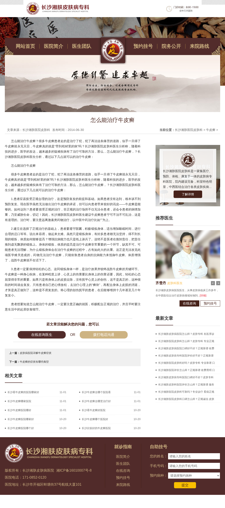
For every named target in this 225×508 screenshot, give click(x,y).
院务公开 (171, 46)
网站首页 (25, 46)
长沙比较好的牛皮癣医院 (96, 428)
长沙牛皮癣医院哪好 (19, 410)
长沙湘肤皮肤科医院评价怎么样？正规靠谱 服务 (186, 384)
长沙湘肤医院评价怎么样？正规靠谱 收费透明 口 (186, 370)
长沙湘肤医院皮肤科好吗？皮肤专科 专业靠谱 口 (186, 362)
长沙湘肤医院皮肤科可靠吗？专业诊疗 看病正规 (186, 391)
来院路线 (199, 46)
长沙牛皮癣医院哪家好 (20, 419)
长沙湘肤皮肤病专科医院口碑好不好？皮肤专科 (186, 377)
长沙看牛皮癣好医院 (93, 410)
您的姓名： (158, 456)
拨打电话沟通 (103, 335)
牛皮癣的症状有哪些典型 (34, 361)
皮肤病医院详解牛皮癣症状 (35, 353)
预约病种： (158, 475)
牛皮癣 (210, 130)
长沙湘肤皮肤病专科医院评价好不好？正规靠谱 (186, 355)
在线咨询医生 (41, 335)
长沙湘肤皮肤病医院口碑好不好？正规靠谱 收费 (186, 348)
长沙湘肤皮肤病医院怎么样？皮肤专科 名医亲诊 (186, 333)
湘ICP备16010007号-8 (74, 470)
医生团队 (81, 46)
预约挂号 (143, 46)
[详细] (203, 295)
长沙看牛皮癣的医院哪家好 (23, 392)
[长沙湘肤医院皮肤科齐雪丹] (188, 231)
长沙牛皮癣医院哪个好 (20, 428)
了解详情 (188, 194)
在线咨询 (189, 303)
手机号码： (158, 466)
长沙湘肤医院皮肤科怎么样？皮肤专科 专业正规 (186, 341)
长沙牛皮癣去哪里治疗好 (96, 401)
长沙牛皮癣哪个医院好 (95, 419)
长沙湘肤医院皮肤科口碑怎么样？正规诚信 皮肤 (186, 399)
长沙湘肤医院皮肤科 (189, 130)
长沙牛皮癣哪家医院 (19, 401)
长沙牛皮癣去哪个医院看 (96, 392)
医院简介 (53, 46)
